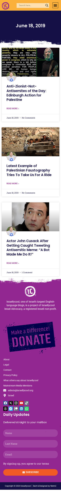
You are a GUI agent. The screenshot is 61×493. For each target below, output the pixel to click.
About (6, 359)
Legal (6, 364)
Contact (7, 370)
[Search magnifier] (47, 5)
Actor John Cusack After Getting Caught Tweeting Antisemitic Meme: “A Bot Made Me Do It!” (28, 247)
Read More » (13, 108)
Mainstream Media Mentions (17, 385)
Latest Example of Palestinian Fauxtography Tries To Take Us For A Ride (29, 170)
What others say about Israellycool (20, 380)
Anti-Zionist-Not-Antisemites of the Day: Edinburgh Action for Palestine (26, 93)
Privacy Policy (10, 375)
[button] (55, 5)
